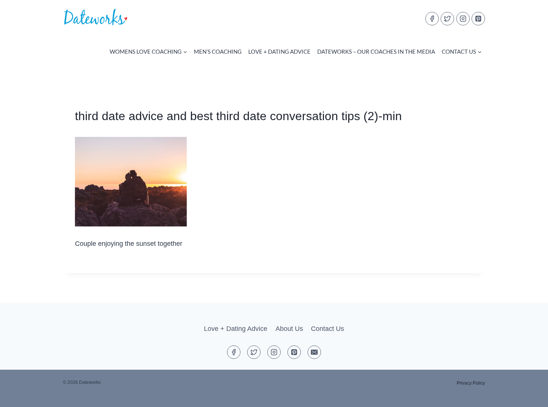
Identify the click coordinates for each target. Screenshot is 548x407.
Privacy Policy (471, 383)
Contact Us (327, 328)
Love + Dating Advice (279, 51)
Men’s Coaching (218, 51)
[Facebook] (432, 18)
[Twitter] (447, 18)
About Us (289, 328)
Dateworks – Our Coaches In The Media (376, 51)
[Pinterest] (478, 18)
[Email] (314, 352)
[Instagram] (463, 18)
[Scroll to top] (529, 395)
